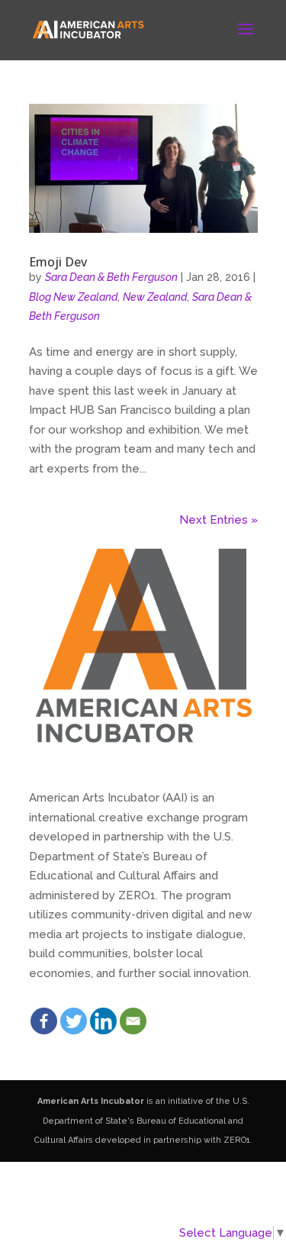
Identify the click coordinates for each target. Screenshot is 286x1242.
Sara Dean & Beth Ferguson (111, 277)
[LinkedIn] (103, 1021)
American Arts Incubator (90, 1101)
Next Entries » (218, 520)
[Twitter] (73, 1021)
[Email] (133, 1021)
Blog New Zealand (73, 297)
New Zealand (155, 297)
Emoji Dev (58, 261)
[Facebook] (44, 1021)
